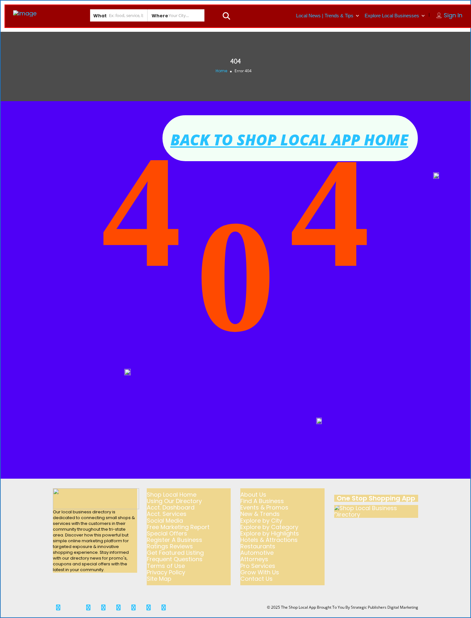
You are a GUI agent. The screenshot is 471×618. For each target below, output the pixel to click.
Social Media (165, 521)
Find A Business (262, 501)
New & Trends (260, 514)
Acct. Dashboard (170, 507)
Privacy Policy (166, 572)
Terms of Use (166, 566)
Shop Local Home (171, 495)
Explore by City (261, 521)
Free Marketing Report (178, 527)
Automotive (257, 553)
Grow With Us (259, 572)
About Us (253, 495)
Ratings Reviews (170, 546)
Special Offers (167, 533)
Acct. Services (166, 514)
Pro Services (257, 566)
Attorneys (254, 559)
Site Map (159, 579)
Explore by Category (269, 527)
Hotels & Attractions (269, 540)
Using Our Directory (174, 501)
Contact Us (256, 579)
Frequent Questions (174, 559)
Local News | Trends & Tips (324, 15)
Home (221, 71)
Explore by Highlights (269, 533)
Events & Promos (264, 507)
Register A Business (174, 540)
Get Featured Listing (175, 553)
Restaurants (257, 546)
